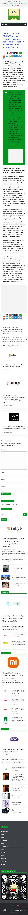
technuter (13, 50)
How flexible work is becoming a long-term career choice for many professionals (12, 560)
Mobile (3, 834)
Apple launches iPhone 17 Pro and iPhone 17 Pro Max (19, 787)
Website (3, 486)
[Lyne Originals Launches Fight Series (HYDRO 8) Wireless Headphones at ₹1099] (14, 604)
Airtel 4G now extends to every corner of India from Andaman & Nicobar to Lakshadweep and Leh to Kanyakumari (13, 339)
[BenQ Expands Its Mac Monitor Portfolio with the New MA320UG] (14, 739)
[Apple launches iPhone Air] (5, 796)
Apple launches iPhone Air (17, 795)
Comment (4, 449)
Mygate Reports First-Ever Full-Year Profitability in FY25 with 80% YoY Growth (18, 692)
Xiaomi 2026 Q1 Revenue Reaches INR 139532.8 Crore (12, 674)
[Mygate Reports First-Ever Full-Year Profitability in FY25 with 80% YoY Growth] (5, 693)
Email (3, 479)
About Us (3, 858)
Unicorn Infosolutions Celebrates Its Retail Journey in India (18, 768)
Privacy (3, 864)
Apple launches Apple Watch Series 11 (17, 810)
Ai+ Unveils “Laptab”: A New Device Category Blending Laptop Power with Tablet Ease (14, 428)
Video (2, 855)
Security (3, 849)
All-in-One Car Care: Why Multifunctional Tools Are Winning (17, 568)
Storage (3, 852)
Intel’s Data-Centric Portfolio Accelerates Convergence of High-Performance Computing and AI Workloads (13, 330)
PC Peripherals (4, 846)
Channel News (4, 831)
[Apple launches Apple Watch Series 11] (5, 810)
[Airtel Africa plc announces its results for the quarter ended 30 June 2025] (5, 702)
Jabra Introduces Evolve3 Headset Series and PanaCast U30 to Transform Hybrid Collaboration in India (18, 643)
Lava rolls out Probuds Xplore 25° (19, 634)
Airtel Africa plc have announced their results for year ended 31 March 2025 (18, 710)
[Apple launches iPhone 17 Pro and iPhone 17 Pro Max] (5, 788)
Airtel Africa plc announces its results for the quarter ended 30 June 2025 (18, 701)
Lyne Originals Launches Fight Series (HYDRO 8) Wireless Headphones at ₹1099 (13, 618)
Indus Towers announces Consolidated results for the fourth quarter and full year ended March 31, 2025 (19, 719)
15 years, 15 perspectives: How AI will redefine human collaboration (19, 576)
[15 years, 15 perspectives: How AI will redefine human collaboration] (5, 577)
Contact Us (4, 861)
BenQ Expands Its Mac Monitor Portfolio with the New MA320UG (13, 751)
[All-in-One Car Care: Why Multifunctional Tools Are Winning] (5, 569)
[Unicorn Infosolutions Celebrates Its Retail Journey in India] (5, 769)
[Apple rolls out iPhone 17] (5, 803)
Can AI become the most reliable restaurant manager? (18, 584)
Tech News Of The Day (9, 504)
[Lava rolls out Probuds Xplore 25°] (5, 635)
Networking (4, 840)
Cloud (2, 843)
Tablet (2, 837)
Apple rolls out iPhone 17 (17, 802)
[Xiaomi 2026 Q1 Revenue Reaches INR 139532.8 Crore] (14, 662)
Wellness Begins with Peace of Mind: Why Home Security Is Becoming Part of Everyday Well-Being (13, 542)
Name (3, 472)
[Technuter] (3, 24)
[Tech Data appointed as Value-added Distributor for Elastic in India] (14, 350)
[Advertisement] (15, 156)
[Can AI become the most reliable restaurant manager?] (5, 585)
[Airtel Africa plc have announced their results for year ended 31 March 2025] (5, 711)
